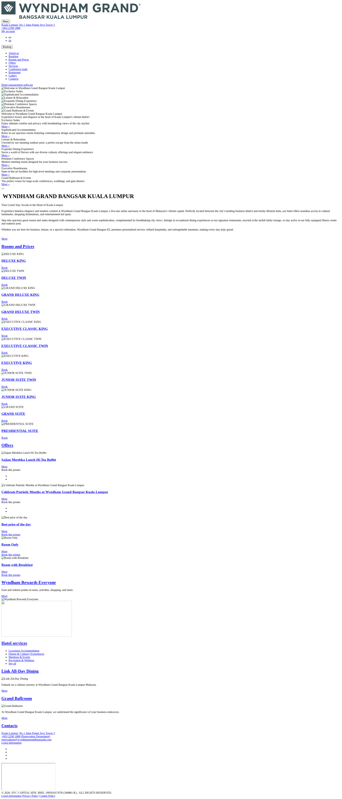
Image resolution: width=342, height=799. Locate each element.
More (4, 238)
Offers (12, 62)
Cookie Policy (47, 795)
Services (13, 66)
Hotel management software (17, 84)
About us (14, 53)
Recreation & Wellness (21, 660)
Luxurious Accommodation (24, 650)
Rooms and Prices (19, 59)
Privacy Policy (30, 795)
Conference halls (18, 69)
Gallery (13, 75)
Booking (13, 56)
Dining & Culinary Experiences (26, 653)
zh (10, 40)
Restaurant (14, 72)
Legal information (11, 795)
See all (12, 663)
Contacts (13, 78)
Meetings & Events (19, 657)
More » (5, 126)
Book (4, 267)
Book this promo (10, 534)
